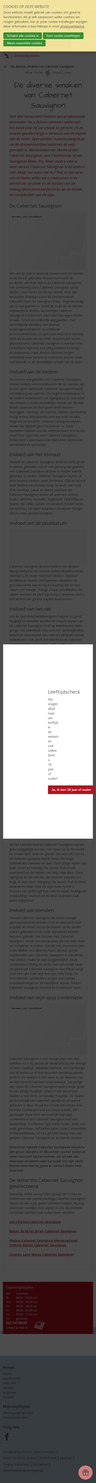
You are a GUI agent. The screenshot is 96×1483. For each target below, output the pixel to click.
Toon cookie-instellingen (63, 35)
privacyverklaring (72, 26)
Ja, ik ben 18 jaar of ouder (71, 789)
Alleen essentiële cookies (24, 43)
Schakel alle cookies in (23, 35)
